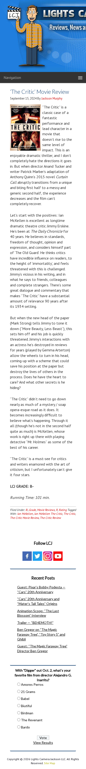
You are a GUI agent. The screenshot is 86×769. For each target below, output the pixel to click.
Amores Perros (32, 684)
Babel (25, 699)
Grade (32, 510)
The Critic (69, 513)
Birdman (27, 713)
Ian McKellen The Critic (48, 513)
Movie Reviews (46, 510)
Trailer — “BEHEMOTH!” (35, 623)
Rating (63, 510)
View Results (43, 742)
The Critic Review (50, 518)
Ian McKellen (25, 513)
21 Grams (28, 692)
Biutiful (26, 706)
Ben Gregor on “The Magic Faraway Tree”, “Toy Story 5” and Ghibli (41, 634)
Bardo (25, 727)
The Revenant (32, 720)
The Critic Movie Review (24, 518)
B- (27, 510)
